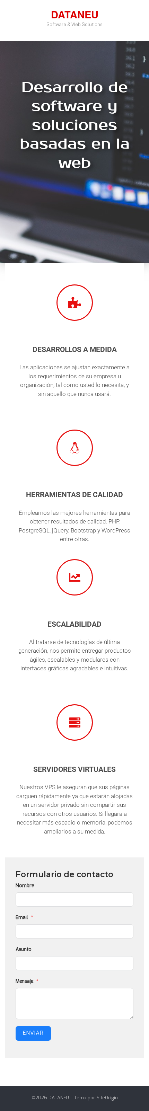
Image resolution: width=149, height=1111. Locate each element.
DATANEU (74, 14)
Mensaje (24, 981)
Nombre (25, 886)
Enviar (33, 1033)
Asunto (24, 949)
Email (22, 918)
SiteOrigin (107, 1098)
